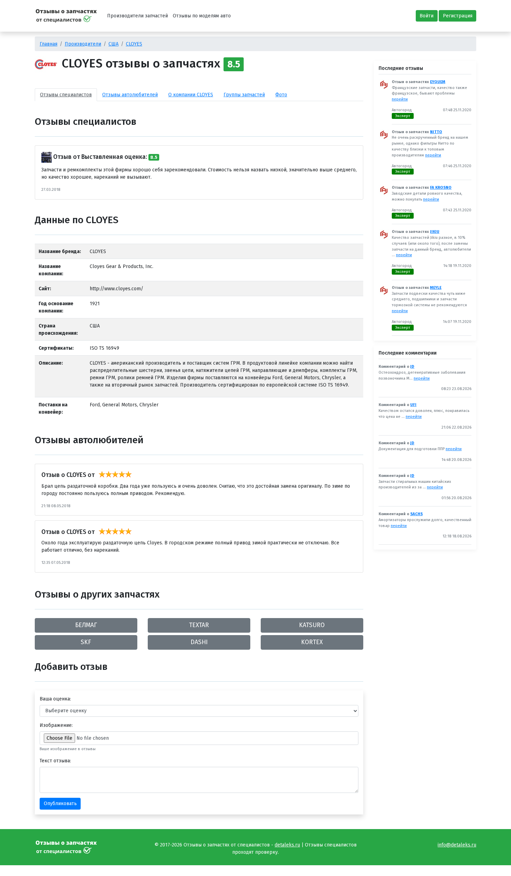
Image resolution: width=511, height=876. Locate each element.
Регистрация (457, 16)
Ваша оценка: (55, 699)
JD (412, 366)
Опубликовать (60, 803)
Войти (426, 16)
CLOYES (134, 44)
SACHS (416, 514)
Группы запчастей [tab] (244, 95)
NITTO (436, 132)
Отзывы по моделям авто (202, 16)
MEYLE (435, 287)
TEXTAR (199, 625)
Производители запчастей (137, 16)
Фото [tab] (281, 95)
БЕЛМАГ (86, 625)
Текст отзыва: (55, 761)
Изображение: (56, 725)
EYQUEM (437, 82)
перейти (400, 99)
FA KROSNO (441, 187)
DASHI (199, 642)
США (113, 44)
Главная (48, 44)
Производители (83, 44)
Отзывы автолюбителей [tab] (130, 95)
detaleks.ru (287, 845)
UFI (413, 405)
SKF (86, 642)
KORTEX (312, 642)
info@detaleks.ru (457, 845)
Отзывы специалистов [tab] (66, 95)
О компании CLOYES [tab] (190, 95)
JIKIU (434, 231)
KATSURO (312, 625)
